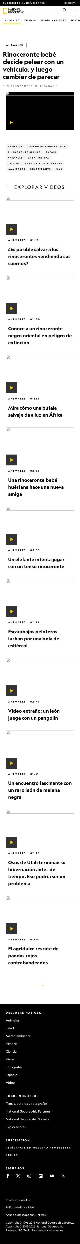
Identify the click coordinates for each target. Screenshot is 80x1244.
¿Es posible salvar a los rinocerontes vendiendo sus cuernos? (39, 256)
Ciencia (30, 20)
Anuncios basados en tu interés (26, 1214)
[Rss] (64, 1177)
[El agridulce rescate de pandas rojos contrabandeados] (40, 915)
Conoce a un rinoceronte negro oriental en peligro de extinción (40, 336)
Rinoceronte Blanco (24, 152)
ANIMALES (15, 158)
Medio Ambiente (54, 20)
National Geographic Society (27, 1119)
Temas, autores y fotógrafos (26, 1104)
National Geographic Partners (28, 1111)
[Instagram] (30, 1177)
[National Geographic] (5, 11)
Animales (12, 20)
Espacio (11, 1075)
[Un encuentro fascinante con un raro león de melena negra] (40, 750)
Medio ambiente (18, 1036)
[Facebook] (9, 1177)
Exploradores (16, 1127)
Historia (11, 1044)
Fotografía (14, 1067)
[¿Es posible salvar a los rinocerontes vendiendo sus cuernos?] (40, 216)
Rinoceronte (40, 169)
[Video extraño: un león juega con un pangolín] (40, 677)
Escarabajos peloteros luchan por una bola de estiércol (33, 639)
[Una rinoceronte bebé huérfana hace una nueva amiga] (40, 447)
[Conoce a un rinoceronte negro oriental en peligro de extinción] (40, 295)
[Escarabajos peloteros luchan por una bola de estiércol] (40, 598)
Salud (10, 1028)
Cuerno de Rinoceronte (47, 146)
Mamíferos (16, 169)
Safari (51, 152)
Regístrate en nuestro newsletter (38, 1147)
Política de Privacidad (20, 1207)
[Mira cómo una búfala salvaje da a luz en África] (40, 374)
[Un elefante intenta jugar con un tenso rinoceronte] (40, 526)
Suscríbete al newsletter (24, 3)
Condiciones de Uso (18, 1200)
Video (10, 1083)
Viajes (10, 1059)
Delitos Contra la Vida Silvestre (35, 163)
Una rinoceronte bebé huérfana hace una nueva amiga (36, 487)
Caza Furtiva (39, 158)
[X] (19, 1177)
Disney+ (70, 3)
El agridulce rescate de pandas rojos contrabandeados (33, 956)
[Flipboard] (42, 1177)
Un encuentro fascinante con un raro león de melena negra (40, 790)
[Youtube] (53, 1177)
